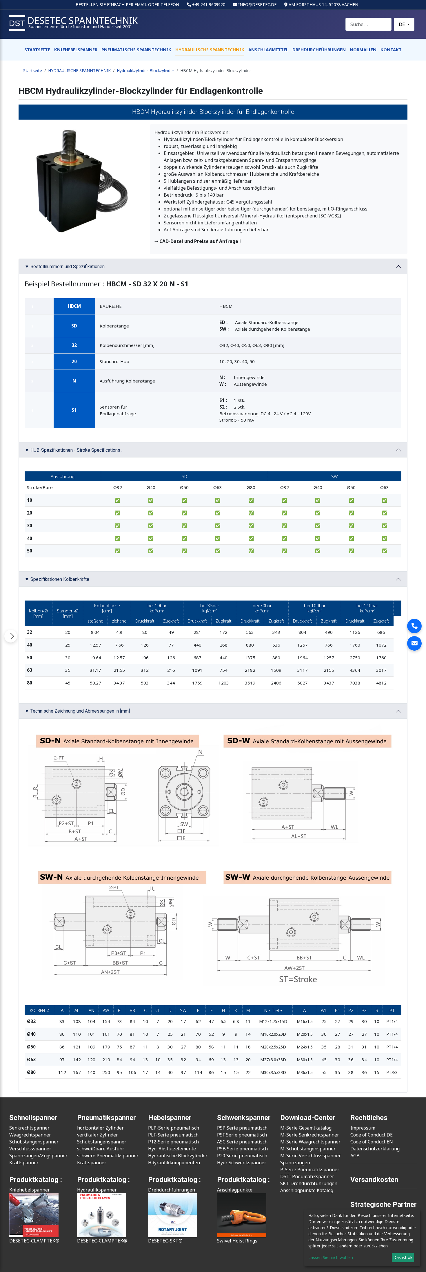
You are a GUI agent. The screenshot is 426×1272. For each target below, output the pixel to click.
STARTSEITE (37, 49)
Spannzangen (295, 1162)
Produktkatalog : (243, 1180)
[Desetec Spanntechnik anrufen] (414, 626)
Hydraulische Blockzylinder (177, 1155)
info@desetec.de (257, 4)
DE (402, 24)
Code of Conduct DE (371, 1135)
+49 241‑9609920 (208, 4)
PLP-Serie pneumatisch (173, 1128)
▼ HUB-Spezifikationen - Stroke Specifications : (73, 450)
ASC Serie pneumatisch (242, 1142)
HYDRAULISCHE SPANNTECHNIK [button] (209, 49)
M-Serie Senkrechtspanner (309, 1135)
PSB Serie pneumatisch (242, 1148)
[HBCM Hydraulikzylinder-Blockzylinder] (82, 179)
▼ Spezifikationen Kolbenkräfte (57, 579)
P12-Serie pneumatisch (173, 1142)
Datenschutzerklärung (375, 1148)
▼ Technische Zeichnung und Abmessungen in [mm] (77, 711)
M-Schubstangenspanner (308, 1148)
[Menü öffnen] (10, 636)
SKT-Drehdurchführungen (308, 1183)
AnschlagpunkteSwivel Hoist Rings (237, 1215)
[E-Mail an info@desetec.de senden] (414, 643)
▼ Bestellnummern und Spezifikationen (65, 266)
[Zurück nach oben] (415, 1261)
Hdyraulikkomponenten (174, 1162)
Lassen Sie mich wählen (330, 1257)
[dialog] (362, 1237)
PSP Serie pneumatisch (242, 1128)
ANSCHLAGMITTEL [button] (268, 49)
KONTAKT (391, 49)
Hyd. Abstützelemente (172, 1148)
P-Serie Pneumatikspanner (309, 1169)
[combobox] (368, 24)
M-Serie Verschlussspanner (310, 1155)
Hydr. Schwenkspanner (241, 1162)
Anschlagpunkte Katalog (306, 1190)
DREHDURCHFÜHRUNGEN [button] (319, 49)
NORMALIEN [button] (363, 49)
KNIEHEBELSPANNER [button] (75, 49)
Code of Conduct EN (371, 1142)
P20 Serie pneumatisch (242, 1155)
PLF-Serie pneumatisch (173, 1135)
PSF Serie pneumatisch (242, 1135)
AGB (355, 1155)
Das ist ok (402, 1257)
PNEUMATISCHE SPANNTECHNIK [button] (136, 49)
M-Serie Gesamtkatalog (306, 1128)
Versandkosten (374, 1180)
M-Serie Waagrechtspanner (310, 1142)
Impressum (362, 1128)
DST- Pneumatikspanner (307, 1176)
